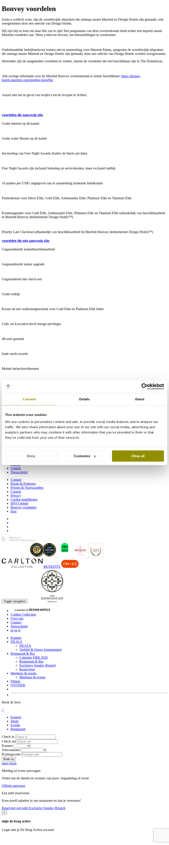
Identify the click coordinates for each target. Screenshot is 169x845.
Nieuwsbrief (19, 472)
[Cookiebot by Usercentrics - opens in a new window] (144, 386)
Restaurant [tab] (18, 729)
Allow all (138, 456)
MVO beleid (19, 503)
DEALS (16, 642)
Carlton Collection (23, 614)
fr (19, 630)
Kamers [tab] (16, 717)
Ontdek (16, 468)
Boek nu (34, 601)
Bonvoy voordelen (24, 507)
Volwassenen (11, 750)
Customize (82, 456)
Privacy (16, 495)
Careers (16, 491)
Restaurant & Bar (23, 653)
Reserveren (27, 669)
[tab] (84, 115)
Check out (9, 741)
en (15, 630)
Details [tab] (84, 399)
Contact (16, 480)
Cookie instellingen (24, 499)
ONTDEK (18, 685)
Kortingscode (11, 754)
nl (12, 630)
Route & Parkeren (23, 483)
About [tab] (140, 399)
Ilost (14, 511)
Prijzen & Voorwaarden (27, 487)
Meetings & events (24, 673)
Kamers (16, 638)
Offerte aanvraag (13, 785)
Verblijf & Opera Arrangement (40, 649)
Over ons (17, 618)
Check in (8, 737)
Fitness (15, 681)
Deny (31, 456)
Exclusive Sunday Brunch (37, 665)
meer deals (9, 763)
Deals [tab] (14, 721)
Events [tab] (15, 725)
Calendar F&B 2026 (33, 657)
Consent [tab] (29, 399)
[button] (22, 115)
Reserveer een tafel (15, 808)
